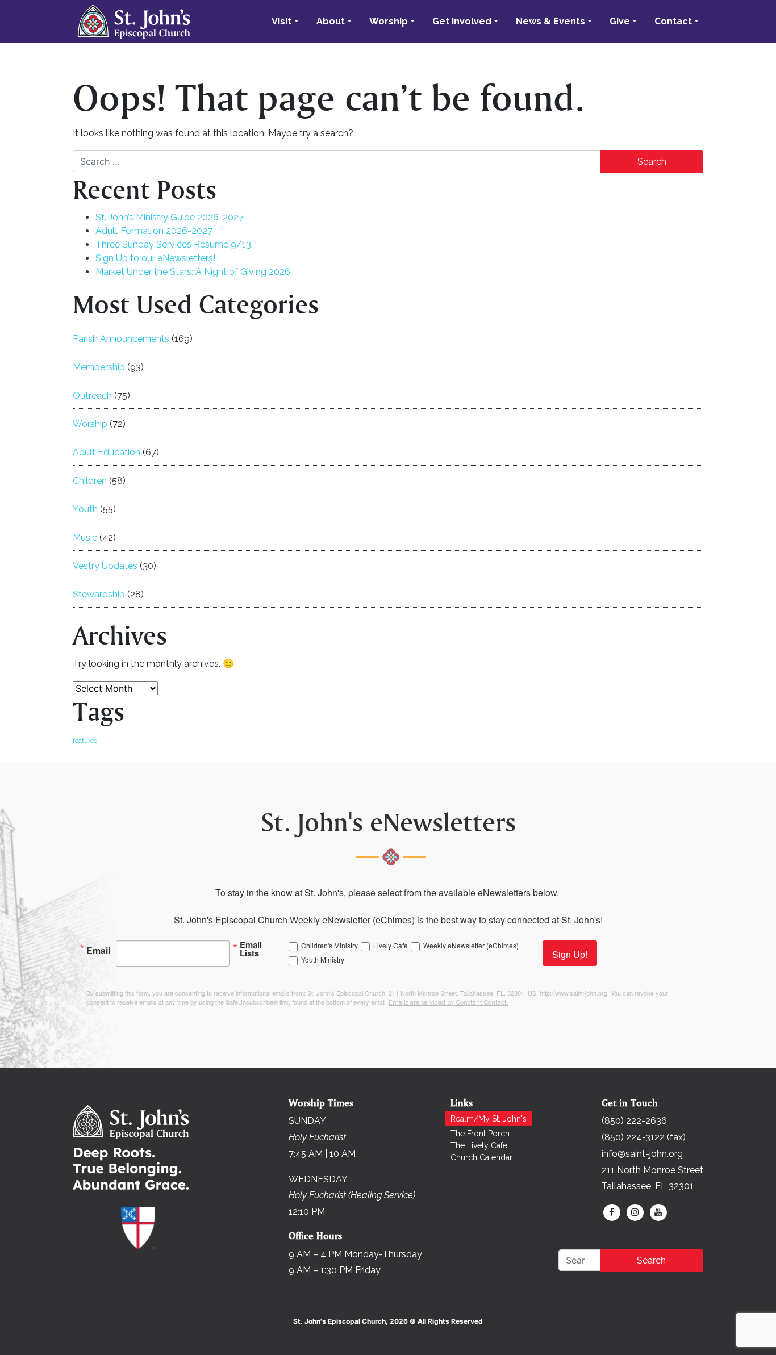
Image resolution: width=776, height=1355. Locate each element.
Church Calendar (481, 1157)
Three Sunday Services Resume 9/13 (173, 244)
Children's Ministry (329, 945)
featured (85, 740)
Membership (99, 367)
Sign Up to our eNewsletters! (155, 258)
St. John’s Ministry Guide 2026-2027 (169, 217)
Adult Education (106, 452)
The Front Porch (480, 1133)
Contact (673, 21)
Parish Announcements (121, 338)
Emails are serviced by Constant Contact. (448, 1002)
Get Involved (461, 21)
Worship (388, 21)
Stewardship (99, 594)
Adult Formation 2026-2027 (153, 230)
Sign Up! (569, 954)
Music (85, 537)
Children (90, 480)
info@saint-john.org (642, 1153)
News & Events (550, 21)
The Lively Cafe (478, 1145)
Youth (85, 509)
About (330, 21)
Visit (281, 21)
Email (98, 949)
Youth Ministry (322, 959)
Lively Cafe (390, 945)
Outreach (92, 395)
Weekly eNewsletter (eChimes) (471, 945)
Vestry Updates (105, 566)
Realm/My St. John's (488, 1118)
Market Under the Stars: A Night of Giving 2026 (192, 271)
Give (620, 21)
